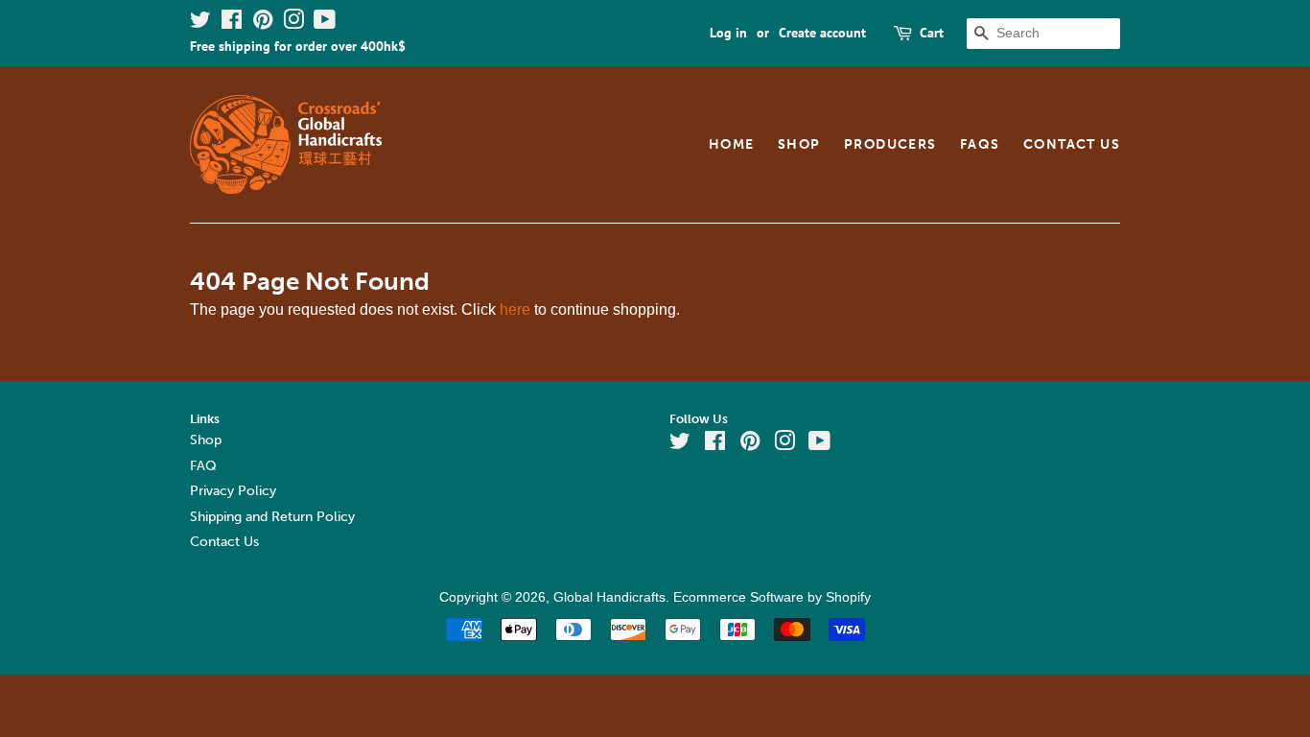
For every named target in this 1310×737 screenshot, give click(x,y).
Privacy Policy (233, 491)
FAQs (980, 144)
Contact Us (1071, 144)
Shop (799, 144)
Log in (728, 32)
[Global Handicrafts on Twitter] (200, 23)
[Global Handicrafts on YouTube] (325, 23)
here (515, 309)
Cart (932, 32)
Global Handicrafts (609, 597)
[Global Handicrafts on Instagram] (293, 23)
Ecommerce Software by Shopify (772, 597)
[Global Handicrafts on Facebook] (232, 23)
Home (732, 144)
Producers (890, 144)
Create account (822, 32)
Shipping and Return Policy (272, 517)
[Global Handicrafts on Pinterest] (262, 23)
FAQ (203, 466)
